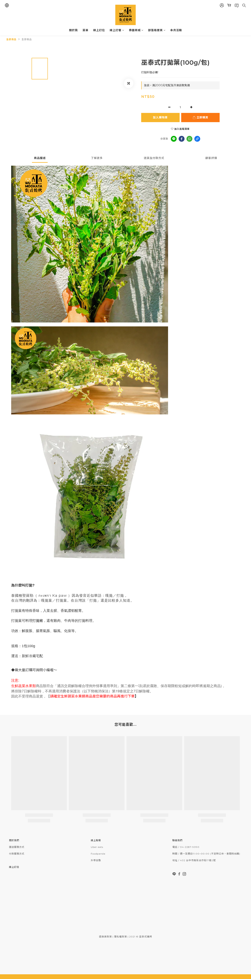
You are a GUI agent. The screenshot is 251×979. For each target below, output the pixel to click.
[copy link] (197, 139)
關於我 (73, 30)
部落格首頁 (155, 30)
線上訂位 (99, 30)
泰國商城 (135, 30)
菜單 (85, 30)
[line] (174, 139)
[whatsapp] (189, 139)
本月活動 (176, 30)
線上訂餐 (115, 30)
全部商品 (11, 39)
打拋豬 (37, 621)
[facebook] (182, 139)
